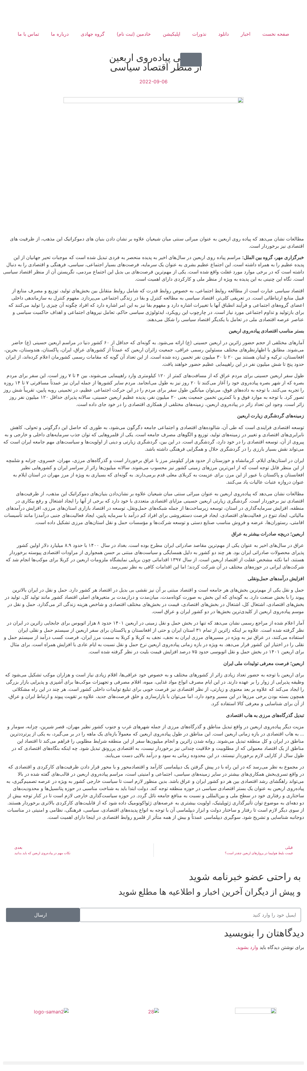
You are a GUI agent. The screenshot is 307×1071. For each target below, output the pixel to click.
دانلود (223, 34)
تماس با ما (28, 34)
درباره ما (60, 34)
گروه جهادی (93, 34)
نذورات (199, 34)
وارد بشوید (247, 947)
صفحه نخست (275, 34)
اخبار (245, 34)
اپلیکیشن (171, 34)
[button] (191, 60)
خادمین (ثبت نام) (134, 34)
